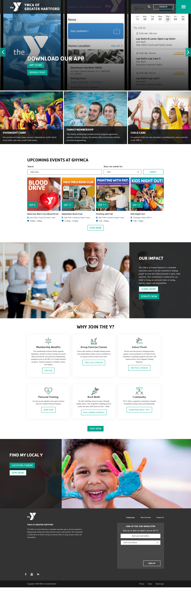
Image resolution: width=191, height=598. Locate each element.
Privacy (141, 584)
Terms (150, 584)
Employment (130, 517)
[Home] (16, 6)
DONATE (163, 7)
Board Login (160, 584)
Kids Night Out (138, 214)
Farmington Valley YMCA (142, 218)
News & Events (146, 517)
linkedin (38, 574)
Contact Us (160, 517)
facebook (25, 574)
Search (31, 166)
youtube (31, 574)
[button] (3, 52)
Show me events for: (113, 166)
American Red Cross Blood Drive (42, 214)
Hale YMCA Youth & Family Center (42, 218)
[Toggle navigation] (183, 7)
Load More (96, 227)
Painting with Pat (104, 214)
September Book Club (72, 214)
